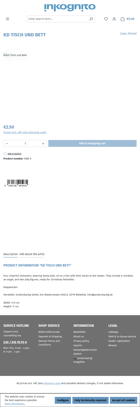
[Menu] (7, 19)
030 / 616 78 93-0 (15, 342)
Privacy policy (81, 340)
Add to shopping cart (92, 143)
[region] (70, 84)
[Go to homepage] (70, 7)
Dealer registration (119, 340)
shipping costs (52, 383)
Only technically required (90, 400)
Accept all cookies (123, 400)
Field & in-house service (122, 336)
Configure (63, 400)
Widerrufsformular (49, 331)
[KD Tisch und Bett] (69, 84)
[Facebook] (20, 167)
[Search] (91, 19)
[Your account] (114, 19)
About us (78, 336)
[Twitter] (9, 167)
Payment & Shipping (50, 336)
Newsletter (79, 331)
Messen (112, 345)
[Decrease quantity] (7, 143)
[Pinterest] (27, 167)
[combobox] (57, 19)
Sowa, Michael (128, 33)
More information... (15, 403)
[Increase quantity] (43, 143)
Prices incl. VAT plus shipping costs (24, 132)
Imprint (77, 345)
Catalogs (113, 331)
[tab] (10, 254)
